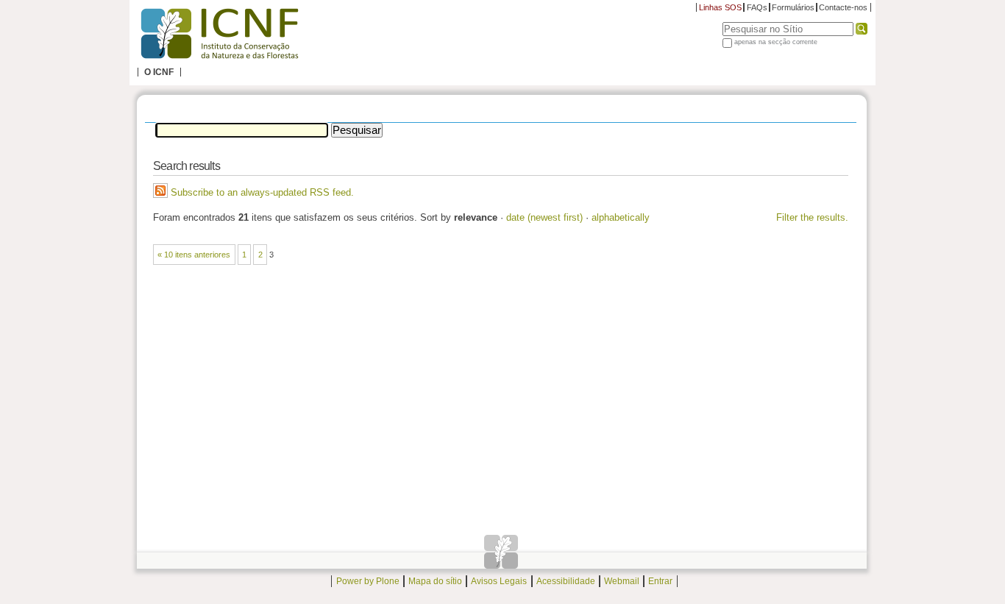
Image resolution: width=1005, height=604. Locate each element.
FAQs (757, 7)
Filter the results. (812, 217)
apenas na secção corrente (775, 42)
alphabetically (621, 217)
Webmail (621, 581)
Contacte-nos (843, 7)
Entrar (660, 581)
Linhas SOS (720, 7)
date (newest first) (544, 217)
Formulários (793, 7)
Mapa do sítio (435, 581)
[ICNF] (219, 34)
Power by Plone (367, 581)
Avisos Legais (499, 581)
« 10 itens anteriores (193, 254)
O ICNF (159, 72)
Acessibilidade (565, 581)
